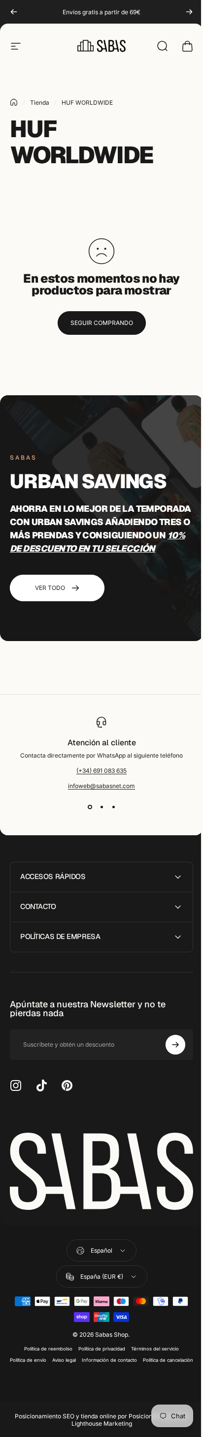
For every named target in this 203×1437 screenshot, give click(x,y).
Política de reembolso (45, 1346)
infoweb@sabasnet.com (101, 786)
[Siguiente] (189, 12)
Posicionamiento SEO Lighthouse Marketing (126, 1428)
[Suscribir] (168, 1045)
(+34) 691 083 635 (101, 770)
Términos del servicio (151, 1346)
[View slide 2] (101, 807)
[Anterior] (14, 12)
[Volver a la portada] (14, 102)
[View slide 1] (90, 807)
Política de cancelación (98, 1368)
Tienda (39, 102)
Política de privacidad (98, 1346)
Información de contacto (134, 1357)
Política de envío (52, 1357)
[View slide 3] (113, 807)
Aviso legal (89, 1357)
